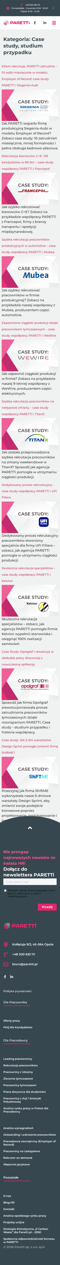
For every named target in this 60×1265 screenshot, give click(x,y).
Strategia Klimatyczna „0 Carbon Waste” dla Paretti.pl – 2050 (25, 1230)
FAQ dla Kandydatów (17, 1027)
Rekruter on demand (17, 1157)
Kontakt (8, 1209)
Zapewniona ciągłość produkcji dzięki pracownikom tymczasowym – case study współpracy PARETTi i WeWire (30, 329)
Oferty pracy (11, 1020)
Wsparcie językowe (16, 1164)
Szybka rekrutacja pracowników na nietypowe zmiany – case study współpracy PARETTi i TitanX (28, 408)
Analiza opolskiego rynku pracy (24, 1215)
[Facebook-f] (35, 22)
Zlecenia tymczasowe (18, 1078)
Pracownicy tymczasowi (19, 1085)
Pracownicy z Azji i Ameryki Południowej (22, 1100)
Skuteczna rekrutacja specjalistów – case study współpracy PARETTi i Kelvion (28, 574)
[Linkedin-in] (45, 22)
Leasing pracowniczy (17, 1058)
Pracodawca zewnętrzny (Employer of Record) (29, 1143)
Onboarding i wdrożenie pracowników (29, 1134)
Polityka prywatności (17, 991)
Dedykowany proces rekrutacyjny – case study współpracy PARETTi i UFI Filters (29, 491)
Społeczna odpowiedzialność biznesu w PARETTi (29, 1240)
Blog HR (8, 1202)
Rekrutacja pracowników (20, 1065)
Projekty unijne (13, 1222)
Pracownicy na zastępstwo (21, 1151)
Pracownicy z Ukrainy (18, 1072)
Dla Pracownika (15, 1002)
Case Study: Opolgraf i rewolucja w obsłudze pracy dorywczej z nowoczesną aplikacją (28, 658)
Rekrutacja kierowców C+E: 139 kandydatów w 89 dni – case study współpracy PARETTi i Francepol (28, 162)
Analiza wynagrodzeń (18, 1128)
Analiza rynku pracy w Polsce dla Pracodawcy (25, 1110)
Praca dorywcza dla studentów (24, 1091)
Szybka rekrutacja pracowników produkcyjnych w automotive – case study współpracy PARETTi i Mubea (29, 246)
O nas (7, 1196)
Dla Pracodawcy (15, 1040)
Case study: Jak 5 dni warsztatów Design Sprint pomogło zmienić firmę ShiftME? (30, 746)
